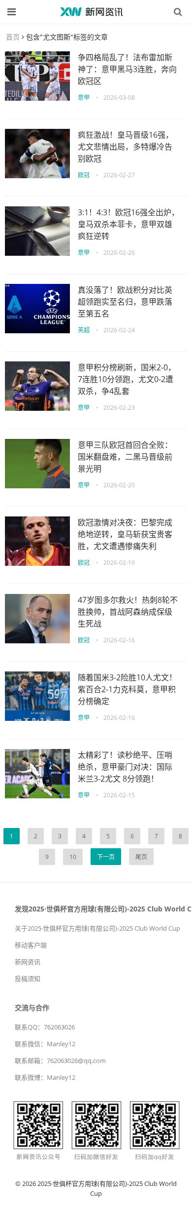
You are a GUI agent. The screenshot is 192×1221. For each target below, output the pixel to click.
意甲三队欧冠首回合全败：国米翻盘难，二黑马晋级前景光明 (125, 456)
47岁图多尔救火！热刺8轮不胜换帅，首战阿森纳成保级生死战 (128, 611)
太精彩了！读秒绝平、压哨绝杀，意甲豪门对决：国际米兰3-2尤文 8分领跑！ (125, 766)
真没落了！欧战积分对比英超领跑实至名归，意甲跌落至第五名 (125, 301)
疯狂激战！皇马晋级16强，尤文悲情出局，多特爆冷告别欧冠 (125, 146)
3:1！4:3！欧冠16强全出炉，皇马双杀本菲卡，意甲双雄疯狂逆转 (128, 224)
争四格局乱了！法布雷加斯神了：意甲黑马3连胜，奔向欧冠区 (127, 69)
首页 (13, 36)
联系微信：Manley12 (45, 1043)
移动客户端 (31, 945)
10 (72, 857)
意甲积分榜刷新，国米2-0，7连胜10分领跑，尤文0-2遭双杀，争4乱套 (127, 379)
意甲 (84, 97)
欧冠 (84, 175)
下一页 (106, 857)
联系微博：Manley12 (45, 1077)
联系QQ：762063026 (45, 1027)
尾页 (141, 857)
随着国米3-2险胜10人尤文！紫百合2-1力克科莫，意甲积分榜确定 (127, 689)
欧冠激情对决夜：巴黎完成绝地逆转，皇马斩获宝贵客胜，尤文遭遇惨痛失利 (125, 534)
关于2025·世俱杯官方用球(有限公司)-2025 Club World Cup (97, 928)
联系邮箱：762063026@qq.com (60, 1060)
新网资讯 (27, 961)
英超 (84, 330)
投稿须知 (27, 978)
